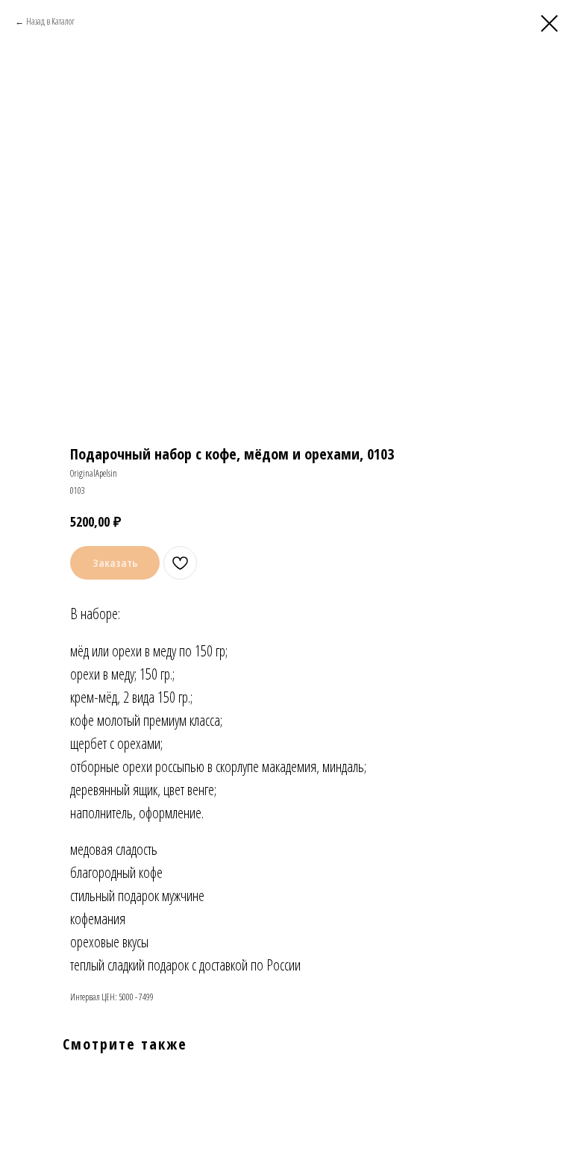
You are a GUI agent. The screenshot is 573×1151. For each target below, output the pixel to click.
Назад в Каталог (50, 21)
